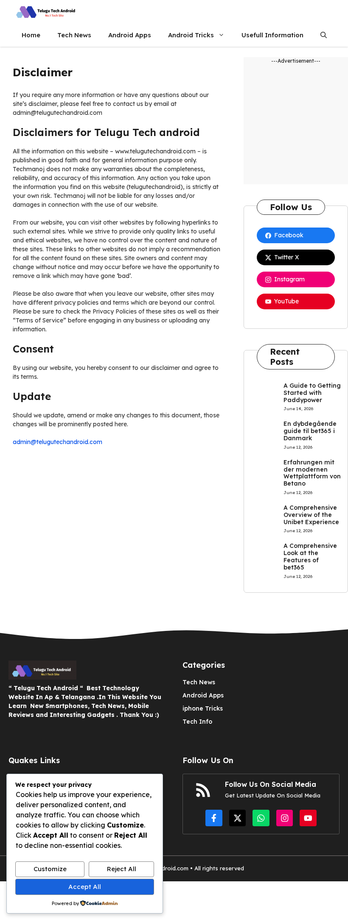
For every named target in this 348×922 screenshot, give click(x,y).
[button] (323, 35)
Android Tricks (191, 35)
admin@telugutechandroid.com (57, 442)
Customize (50, 869)
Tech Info (197, 721)
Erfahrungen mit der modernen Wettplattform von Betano (312, 472)
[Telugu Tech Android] (47, 11)
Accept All (84, 887)
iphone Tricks (202, 708)
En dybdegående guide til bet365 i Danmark (310, 431)
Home (31, 35)
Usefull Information (272, 35)
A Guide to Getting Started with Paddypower (312, 393)
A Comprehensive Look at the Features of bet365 (310, 556)
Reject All (121, 869)
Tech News (74, 35)
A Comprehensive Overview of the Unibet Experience (311, 515)
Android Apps (129, 35)
